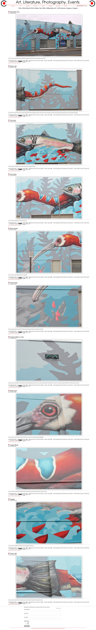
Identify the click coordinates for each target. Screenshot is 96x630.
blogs (55, 628)
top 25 (43, 628)
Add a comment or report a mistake (14, 62)
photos (46, 628)
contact (35, 628)
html (28, 622)
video (49, 628)
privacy (63, 628)
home (32, 628)
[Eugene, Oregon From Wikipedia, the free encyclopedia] (51, 60)
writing (52, 628)
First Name (26, 613)
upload (57, 628)
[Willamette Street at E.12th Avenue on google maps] (42, 60)
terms (60, 628)
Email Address (27, 609)
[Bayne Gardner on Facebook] (27, 60)
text (28, 623)
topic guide (39, 628)
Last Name (26, 617)
